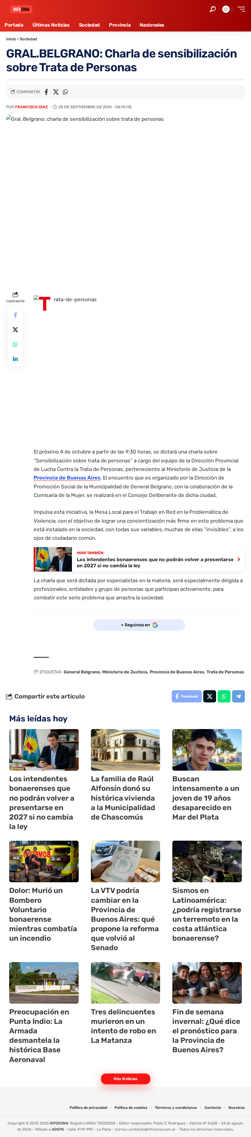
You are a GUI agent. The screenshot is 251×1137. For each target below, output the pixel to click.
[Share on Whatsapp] (65, 92)
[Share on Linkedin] (15, 359)
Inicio (11, 39)
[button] (212, 9)
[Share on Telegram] (238, 696)
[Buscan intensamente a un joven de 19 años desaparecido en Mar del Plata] (207, 750)
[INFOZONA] (21, 9)
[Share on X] (55, 92)
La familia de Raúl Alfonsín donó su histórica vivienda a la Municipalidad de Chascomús (123, 798)
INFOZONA (59, 1123)
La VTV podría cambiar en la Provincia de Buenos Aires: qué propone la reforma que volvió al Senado (125, 919)
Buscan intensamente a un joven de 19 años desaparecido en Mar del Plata (205, 798)
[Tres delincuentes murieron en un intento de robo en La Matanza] (125, 983)
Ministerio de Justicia (124, 672)
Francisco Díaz (31, 107)
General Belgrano (82, 672)
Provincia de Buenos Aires (67, 478)
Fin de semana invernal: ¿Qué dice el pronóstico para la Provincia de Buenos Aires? (206, 1031)
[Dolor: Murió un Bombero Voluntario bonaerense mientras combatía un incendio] (44, 861)
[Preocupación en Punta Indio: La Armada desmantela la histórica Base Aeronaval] (44, 983)
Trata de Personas (225, 672)
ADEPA (58, 1129)
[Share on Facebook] (46, 92)
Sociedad (28, 39)
